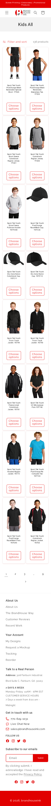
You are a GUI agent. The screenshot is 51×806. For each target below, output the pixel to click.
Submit (40, 758)
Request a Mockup (18, 647)
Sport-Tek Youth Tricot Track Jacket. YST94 (14, 340)
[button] (7, 12)
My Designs (13, 641)
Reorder (11, 659)
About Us (12, 606)
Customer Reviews (18, 619)
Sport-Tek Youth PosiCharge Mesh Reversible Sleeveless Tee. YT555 (37, 89)
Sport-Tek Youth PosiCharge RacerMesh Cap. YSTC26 (37, 226)
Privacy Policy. (33, 774)
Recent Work (14, 625)
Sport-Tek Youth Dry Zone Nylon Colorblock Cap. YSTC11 (14, 275)
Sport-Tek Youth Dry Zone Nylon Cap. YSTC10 (37, 274)
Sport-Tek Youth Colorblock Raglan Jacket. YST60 (37, 539)
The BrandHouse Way (20, 613)
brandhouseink (31, 800)
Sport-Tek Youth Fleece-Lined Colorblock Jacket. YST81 (14, 406)
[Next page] (25, 581)
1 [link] (6, 573)
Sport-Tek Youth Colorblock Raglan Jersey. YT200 (37, 157)
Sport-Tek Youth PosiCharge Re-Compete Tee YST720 (37, 472)
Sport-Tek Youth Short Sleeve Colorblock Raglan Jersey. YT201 (14, 158)
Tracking (11, 653)
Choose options (14, 107)
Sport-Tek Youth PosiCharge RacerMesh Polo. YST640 (14, 539)
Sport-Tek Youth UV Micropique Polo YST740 (37, 405)
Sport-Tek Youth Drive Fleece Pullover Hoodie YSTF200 (14, 226)
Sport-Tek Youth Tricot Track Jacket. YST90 (37, 340)
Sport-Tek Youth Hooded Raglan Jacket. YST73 (14, 471)
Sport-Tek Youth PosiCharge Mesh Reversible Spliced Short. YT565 (13, 88)
